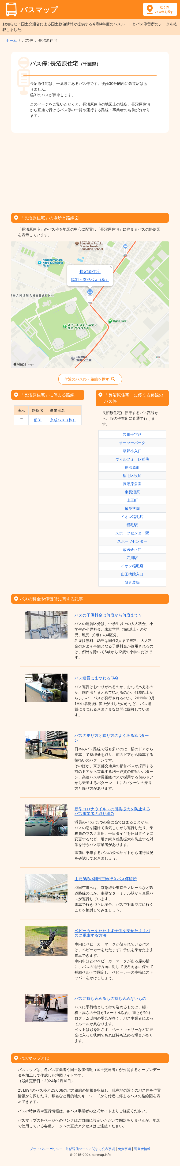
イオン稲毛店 (132, 516)
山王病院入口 (132, 574)
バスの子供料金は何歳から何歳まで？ (108, 615)
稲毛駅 (132, 524)
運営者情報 (142, 1149)
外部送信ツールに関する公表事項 (90, 1149)
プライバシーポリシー (46, 1149)
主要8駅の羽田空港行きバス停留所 (106, 878)
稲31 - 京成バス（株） (90, 280)
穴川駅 (132, 557)
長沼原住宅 (90, 271)
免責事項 (124, 1149)
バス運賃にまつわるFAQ (96, 678)
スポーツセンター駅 (132, 533)
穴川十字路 (132, 434)
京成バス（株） (63, 420)
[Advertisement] (90, 171)
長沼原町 (132, 467)
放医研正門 (132, 549)
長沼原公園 (132, 483)
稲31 (37, 420)
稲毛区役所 (132, 475)
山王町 (132, 500)
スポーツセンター (132, 541)
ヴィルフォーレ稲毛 (132, 459)
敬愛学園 (132, 508)
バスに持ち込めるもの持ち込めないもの (110, 998)
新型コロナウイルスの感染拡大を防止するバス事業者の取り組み (112, 811)
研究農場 (132, 582)
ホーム (11, 40)
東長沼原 (132, 492)
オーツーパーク (132, 442)
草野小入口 (132, 451)
